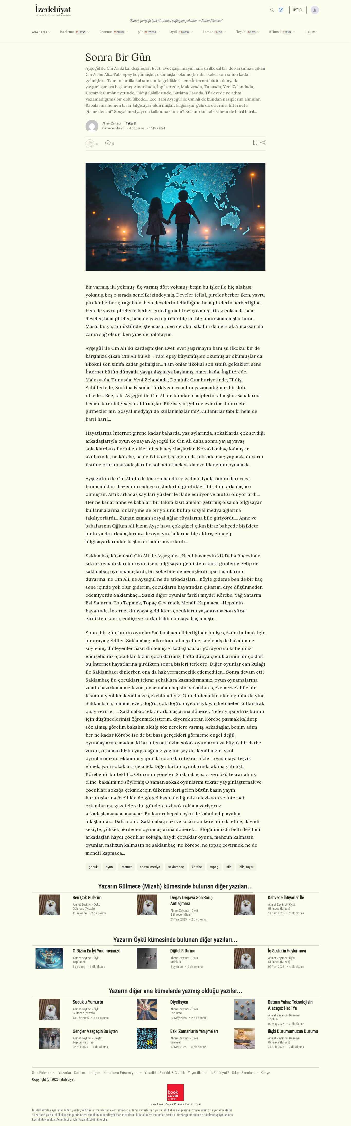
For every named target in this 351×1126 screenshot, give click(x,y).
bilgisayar (246, 867)
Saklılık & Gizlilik (172, 1073)
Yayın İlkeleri (198, 1073)
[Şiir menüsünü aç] (159, 32)
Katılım (79, 1073)
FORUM (310, 32)
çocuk (93, 867)
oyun (109, 867)
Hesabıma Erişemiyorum (123, 1073)
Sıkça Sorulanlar (245, 1073)
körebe (197, 867)
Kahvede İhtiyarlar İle (286, 897)
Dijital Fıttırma (182, 950)
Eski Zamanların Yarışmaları (194, 1031)
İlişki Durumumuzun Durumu (293, 1031)
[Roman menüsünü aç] (225, 32)
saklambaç (176, 867)
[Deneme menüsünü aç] (127, 32)
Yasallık (150, 1073)
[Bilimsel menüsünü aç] (294, 32)
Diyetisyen (179, 1002)
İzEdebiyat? (220, 1073)
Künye (265, 1073)
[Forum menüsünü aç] (317, 32)
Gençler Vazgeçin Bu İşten (95, 1031)
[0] (90, 143)
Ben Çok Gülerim (87, 897)
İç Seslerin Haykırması (287, 950)
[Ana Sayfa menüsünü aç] (49, 32)
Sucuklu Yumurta (88, 1002)
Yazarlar (65, 1073)
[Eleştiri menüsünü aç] (258, 32)
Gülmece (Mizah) (113, 128)
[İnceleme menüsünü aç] (88, 32)
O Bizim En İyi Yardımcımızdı (97, 950)
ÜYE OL (298, 10)
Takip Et (131, 123)
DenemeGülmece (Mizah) (283, 1040)
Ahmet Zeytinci (111, 123)
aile (229, 867)
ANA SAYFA (40, 32)
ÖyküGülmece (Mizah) (86, 906)
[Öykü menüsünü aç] (191, 32)
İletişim (94, 1073)
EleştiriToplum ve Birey (88, 1040)
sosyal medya (150, 867)
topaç (214, 867)
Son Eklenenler (44, 1073)
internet (126, 867)
